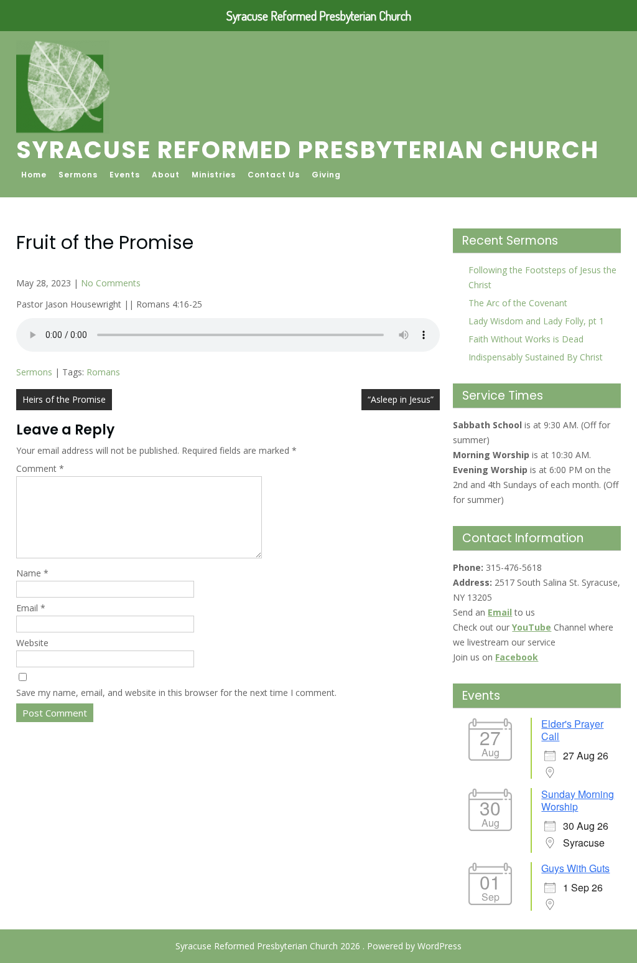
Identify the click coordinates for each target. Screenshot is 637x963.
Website (32, 643)
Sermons (78, 174)
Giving (326, 174)
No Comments (111, 283)
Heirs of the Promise (64, 399)
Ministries (214, 174)
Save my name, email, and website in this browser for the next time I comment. (176, 692)
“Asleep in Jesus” (401, 399)
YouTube (531, 627)
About (166, 174)
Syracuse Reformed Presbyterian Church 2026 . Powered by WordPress (318, 946)
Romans (103, 372)
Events (124, 174)
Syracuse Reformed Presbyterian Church (307, 149)
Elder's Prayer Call (572, 729)
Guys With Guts (575, 868)
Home (34, 174)
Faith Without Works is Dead (526, 339)
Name (32, 573)
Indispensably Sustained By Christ (535, 357)
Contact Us (274, 174)
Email (30, 608)
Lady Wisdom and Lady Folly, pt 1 (536, 321)
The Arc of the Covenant (517, 303)
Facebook (516, 657)
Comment (40, 468)
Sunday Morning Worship (577, 800)
